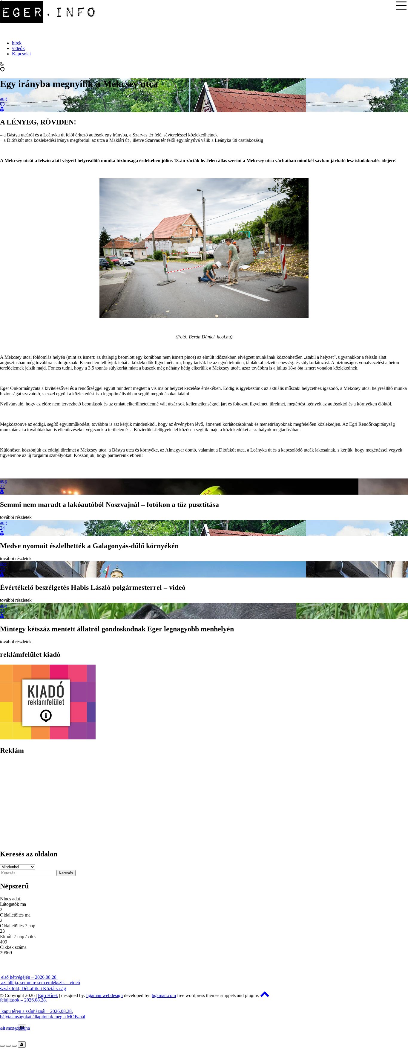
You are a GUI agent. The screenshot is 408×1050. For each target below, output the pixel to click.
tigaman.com (164, 995)
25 (2, 569)
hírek (17, 42)
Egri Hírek (48, 995)
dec (3, 563)
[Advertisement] (179, 802)
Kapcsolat (21, 53)
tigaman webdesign (104, 995)
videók (18, 48)
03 (2, 104)
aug (3, 98)
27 (2, 486)
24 (2, 528)
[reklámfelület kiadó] (48, 737)
